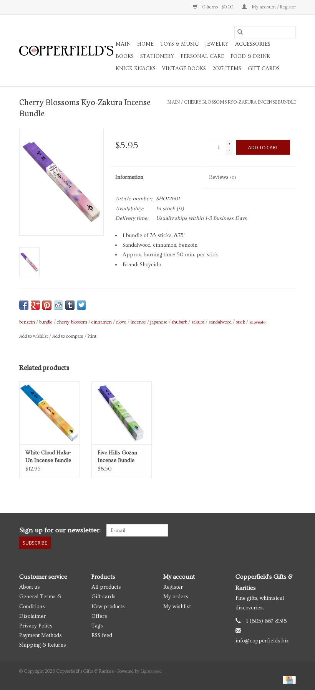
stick (240, 322)
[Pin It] (46, 305)
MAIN (123, 44)
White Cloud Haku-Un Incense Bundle (48, 457)
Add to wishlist (34, 336)
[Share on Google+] (35, 305)
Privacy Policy (36, 626)
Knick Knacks (136, 69)
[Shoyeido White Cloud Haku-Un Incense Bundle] (49, 413)
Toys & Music (179, 44)
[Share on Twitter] (81, 305)
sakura (197, 322)
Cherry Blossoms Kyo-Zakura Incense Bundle (240, 102)
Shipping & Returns (42, 645)
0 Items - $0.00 (217, 7)
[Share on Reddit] (58, 305)
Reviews (222, 177)
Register (173, 587)
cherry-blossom (72, 322)
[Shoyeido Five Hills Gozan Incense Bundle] (121, 413)
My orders (175, 597)
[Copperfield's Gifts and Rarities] (66, 51)
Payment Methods (40, 635)
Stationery (157, 56)
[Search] (240, 32)
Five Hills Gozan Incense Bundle (117, 457)
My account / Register (273, 7)
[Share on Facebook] (23, 305)
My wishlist (177, 607)
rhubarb (179, 322)
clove (121, 322)
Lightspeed (151, 671)
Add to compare (68, 336)
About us (29, 587)
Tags (97, 626)
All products (106, 587)
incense (138, 322)
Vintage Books (184, 69)
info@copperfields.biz (262, 641)
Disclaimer (32, 616)
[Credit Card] (288, 679)
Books (125, 56)
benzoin (27, 322)
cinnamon (101, 322)
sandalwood (220, 322)
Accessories (252, 44)
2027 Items (226, 69)
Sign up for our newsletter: (60, 530)
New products (108, 607)
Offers (99, 616)
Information (129, 177)
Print (92, 336)
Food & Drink (250, 56)
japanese (158, 322)
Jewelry (217, 44)
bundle (46, 322)
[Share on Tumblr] (70, 305)
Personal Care (202, 56)
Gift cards (264, 69)
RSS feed (101, 635)
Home (145, 44)
